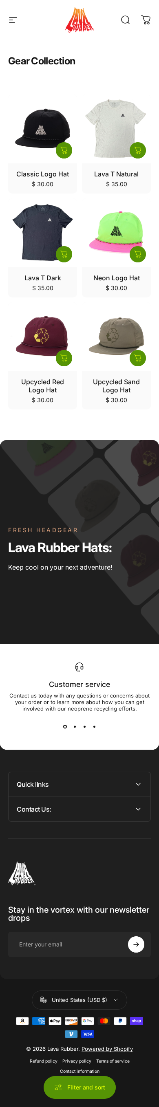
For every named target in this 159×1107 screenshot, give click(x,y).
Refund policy (43, 1061)
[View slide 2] (75, 726)
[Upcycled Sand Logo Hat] (116, 336)
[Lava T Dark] (42, 232)
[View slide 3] (84, 726)
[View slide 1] (65, 726)
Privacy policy (76, 1061)
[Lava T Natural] (116, 129)
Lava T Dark (42, 278)
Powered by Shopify (107, 1048)
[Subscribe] (136, 944)
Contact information (79, 1071)
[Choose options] (138, 150)
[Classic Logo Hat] (42, 129)
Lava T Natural (116, 174)
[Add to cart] (64, 150)
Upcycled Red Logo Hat (42, 386)
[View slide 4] (94, 726)
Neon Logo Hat (116, 278)
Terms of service (113, 1061)
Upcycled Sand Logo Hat (116, 386)
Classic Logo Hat (42, 174)
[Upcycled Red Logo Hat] (42, 336)
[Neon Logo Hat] (116, 232)
